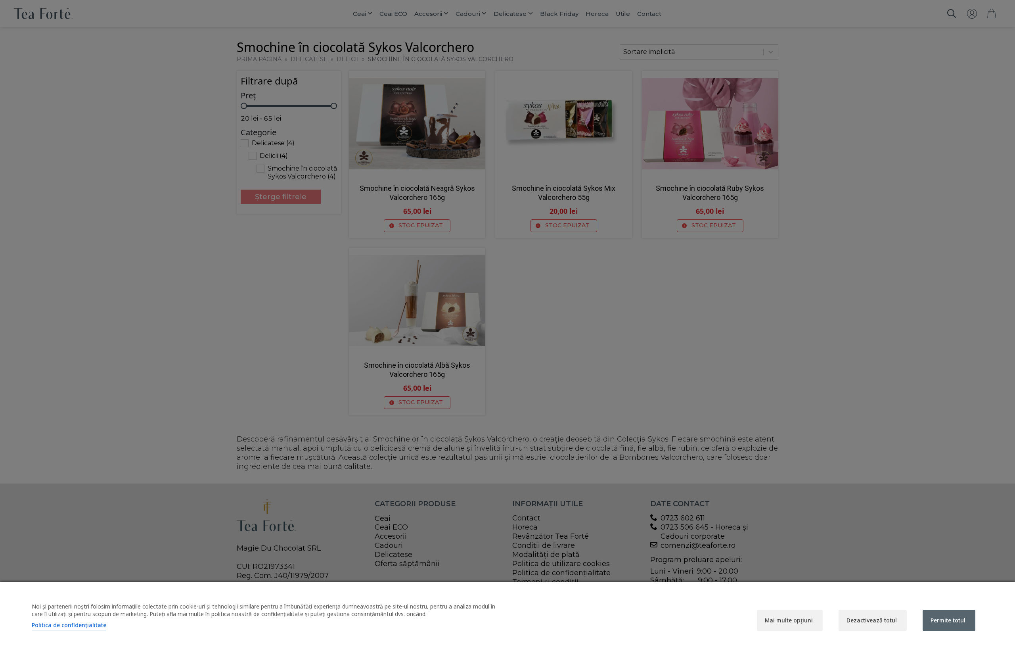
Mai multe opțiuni (789, 620)
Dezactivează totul (871, 620)
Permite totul (948, 620)
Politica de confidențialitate (69, 625)
